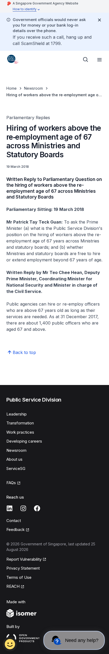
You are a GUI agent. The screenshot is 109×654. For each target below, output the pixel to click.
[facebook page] (37, 508)
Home (11, 88)
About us (14, 459)
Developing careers (24, 441)
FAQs (11, 482)
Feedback (15, 529)
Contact (13, 520)
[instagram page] (23, 508)
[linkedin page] (9, 508)
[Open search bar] (85, 59)
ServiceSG (15, 468)
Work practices (20, 432)
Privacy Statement (23, 568)
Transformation (20, 422)
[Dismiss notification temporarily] (99, 20)
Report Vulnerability (24, 559)
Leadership (16, 414)
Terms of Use (18, 577)
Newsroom (33, 88)
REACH (13, 586)
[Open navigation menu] (99, 59)
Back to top (24, 352)
